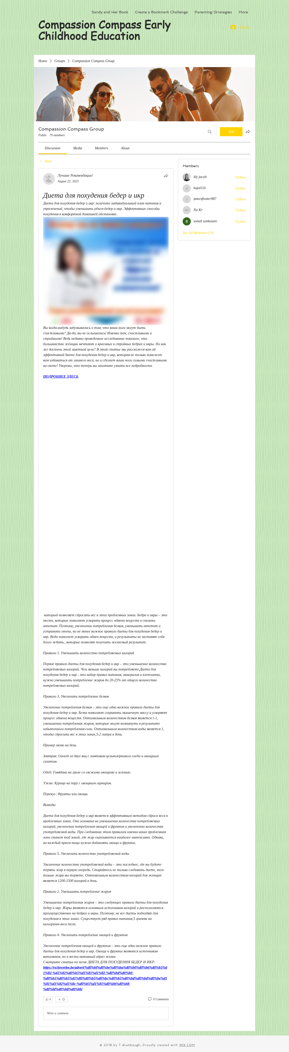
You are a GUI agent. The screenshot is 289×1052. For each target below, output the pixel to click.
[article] (105, 597)
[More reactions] (62, 999)
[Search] (209, 131)
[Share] (166, 175)
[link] (52, 148)
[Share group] (248, 131)
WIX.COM (187, 1045)
